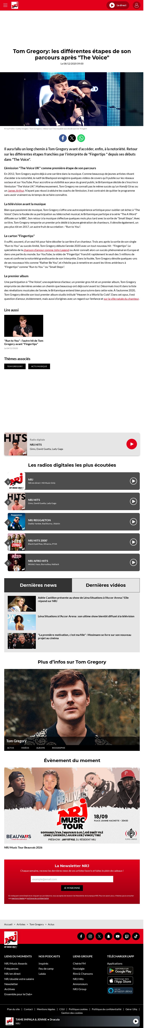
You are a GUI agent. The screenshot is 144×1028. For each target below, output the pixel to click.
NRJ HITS (36, 444)
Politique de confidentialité (106, 1009)
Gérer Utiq (131, 1009)
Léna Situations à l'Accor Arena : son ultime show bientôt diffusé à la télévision (86, 616)
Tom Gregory (16, 741)
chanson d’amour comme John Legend (46, 250)
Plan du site (13, 1009)
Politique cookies (78, 1009)
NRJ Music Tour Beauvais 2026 (23, 847)
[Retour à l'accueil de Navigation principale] (14, 5)
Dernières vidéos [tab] (106, 585)
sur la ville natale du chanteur (121, 298)
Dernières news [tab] (38, 585)
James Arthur (16, 190)
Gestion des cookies (72, 1012)
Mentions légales (46, 1009)
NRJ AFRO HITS (38, 560)
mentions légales (18, 898)
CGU (62, 1009)
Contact (28, 1009)
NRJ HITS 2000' (38, 540)
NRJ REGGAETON (39, 520)
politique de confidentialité (38, 898)
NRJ (30, 479)
